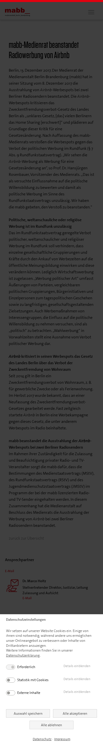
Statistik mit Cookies (32, 680)
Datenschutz (42, 739)
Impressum (62, 739)
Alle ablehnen (51, 725)
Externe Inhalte (28, 692)
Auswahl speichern (28, 713)
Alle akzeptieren (75, 713)
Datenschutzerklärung (23, 655)
